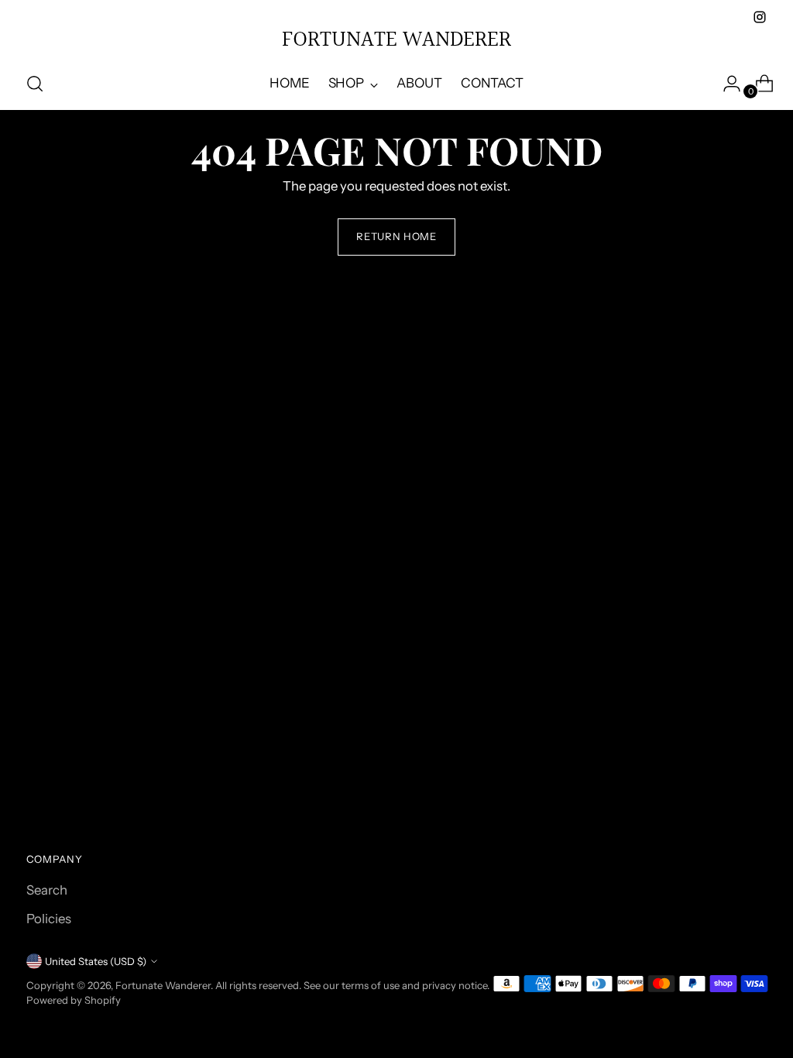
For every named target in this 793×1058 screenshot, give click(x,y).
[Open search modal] (34, 83)
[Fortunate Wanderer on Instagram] (760, 17)
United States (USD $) (95, 961)
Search (46, 890)
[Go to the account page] (725, 83)
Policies (48, 918)
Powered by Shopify (73, 1000)
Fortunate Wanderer (163, 985)
